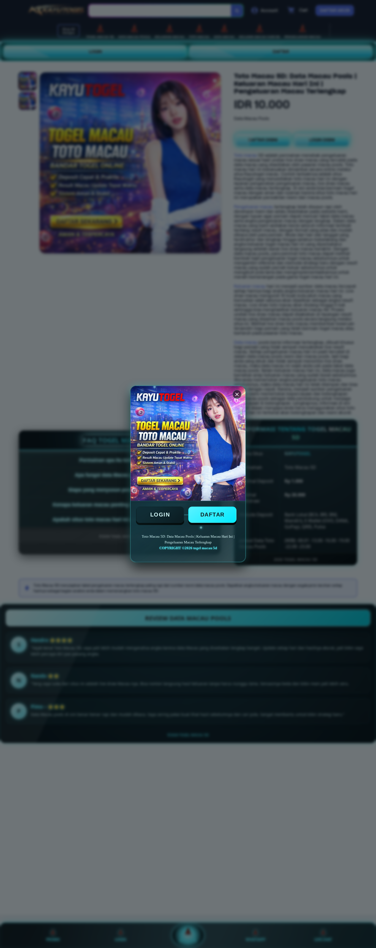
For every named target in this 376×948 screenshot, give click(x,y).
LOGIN (160, 515)
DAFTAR (212, 515)
